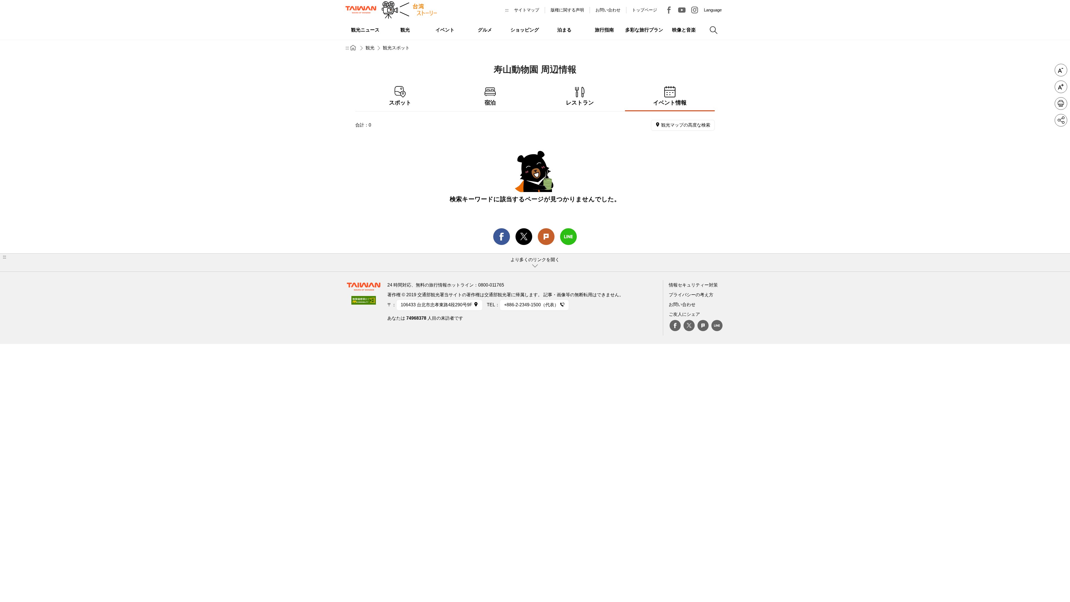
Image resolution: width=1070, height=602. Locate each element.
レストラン (580, 102)
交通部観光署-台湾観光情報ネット (361, 9)
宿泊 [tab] (490, 102)
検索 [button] (713, 30)
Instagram (694, 10)
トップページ (644, 10)
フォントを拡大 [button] (1061, 87)
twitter (523, 236)
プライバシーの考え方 (691, 294)
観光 (370, 47)
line (568, 236)
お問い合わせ (682, 304)
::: (507, 10)
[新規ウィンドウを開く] (363, 302)
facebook (501, 236)
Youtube (682, 10)
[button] (535, 262)
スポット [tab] (400, 102)
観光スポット (396, 47)
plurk (703, 325)
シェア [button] (1061, 120)
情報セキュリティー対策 (693, 285)
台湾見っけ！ (669, 10)
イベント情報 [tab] (670, 102)
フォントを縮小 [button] (1061, 70)
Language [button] (713, 10)
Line (717, 325)
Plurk (546, 236)
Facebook (675, 325)
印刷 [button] (1061, 103)
